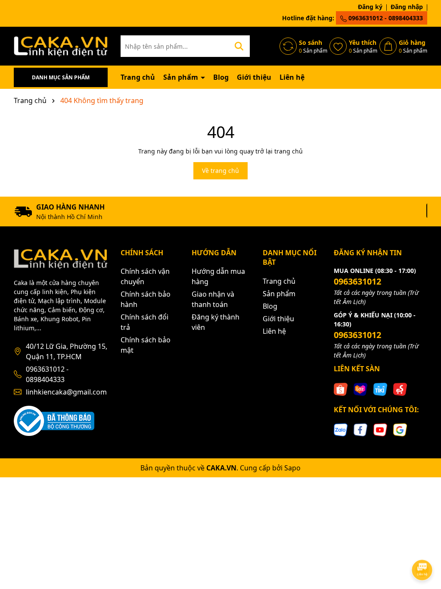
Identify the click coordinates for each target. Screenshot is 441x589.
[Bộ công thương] (54, 420)
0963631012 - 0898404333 (385, 18)
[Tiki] (380, 389)
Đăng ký (370, 7)
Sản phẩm (181, 77)
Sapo (292, 468)
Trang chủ (138, 77)
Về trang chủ (220, 170)
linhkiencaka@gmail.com (66, 392)
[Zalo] (341, 429)
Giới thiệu (254, 77)
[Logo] (61, 45)
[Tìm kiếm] (239, 46)
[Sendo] (400, 389)
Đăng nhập (407, 7)
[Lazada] (360, 389)
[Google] (400, 429)
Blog (221, 77)
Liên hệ (292, 77)
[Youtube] (380, 429)
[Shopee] (341, 389)
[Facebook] (360, 429)
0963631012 (357, 281)
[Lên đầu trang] (422, 546)
